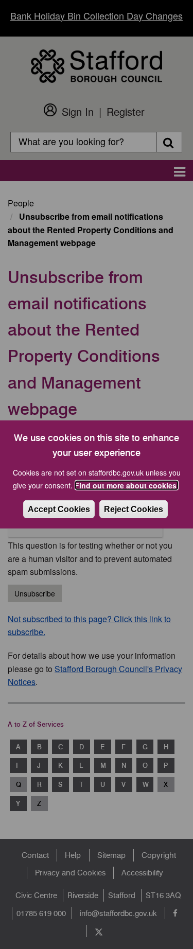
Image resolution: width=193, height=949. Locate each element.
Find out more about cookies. (127, 485)
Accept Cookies (59, 509)
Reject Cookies (133, 509)
